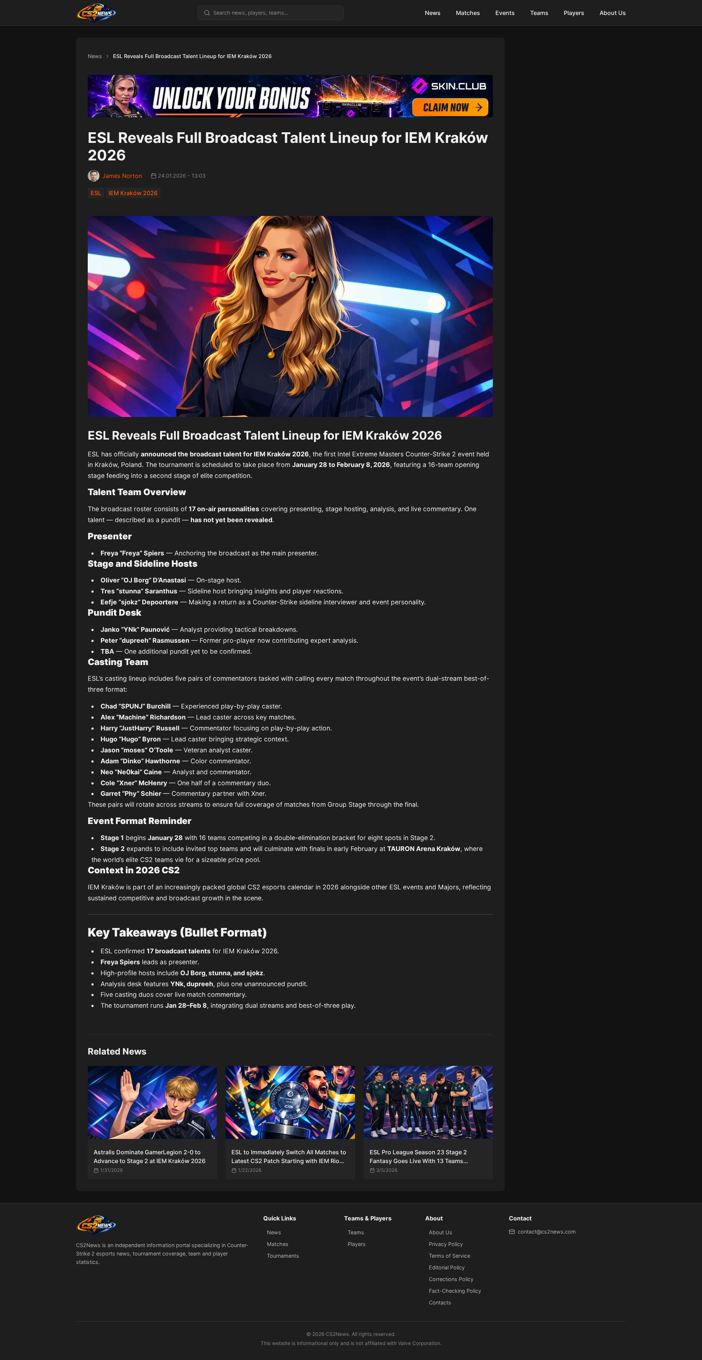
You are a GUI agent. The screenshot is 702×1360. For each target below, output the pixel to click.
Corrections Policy (451, 1279)
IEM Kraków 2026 (133, 193)
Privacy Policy (446, 1244)
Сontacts (440, 1302)
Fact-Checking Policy (455, 1291)
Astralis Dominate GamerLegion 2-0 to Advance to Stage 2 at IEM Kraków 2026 (149, 1156)
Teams (539, 12)
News (433, 12)
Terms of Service (449, 1256)
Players (574, 12)
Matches (468, 12)
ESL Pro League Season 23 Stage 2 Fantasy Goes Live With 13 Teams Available (418, 1156)
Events (505, 12)
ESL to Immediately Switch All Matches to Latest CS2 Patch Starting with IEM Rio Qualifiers (288, 1156)
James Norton (122, 175)
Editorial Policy (447, 1267)
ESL (96, 193)
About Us (613, 12)
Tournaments (283, 1256)
